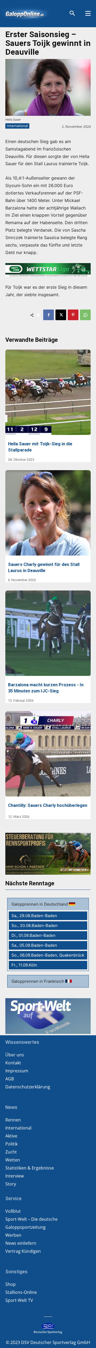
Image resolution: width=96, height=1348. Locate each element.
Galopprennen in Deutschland (40, 904)
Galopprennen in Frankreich (38, 981)
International (17, 125)
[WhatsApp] (85, 315)
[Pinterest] (73, 315)
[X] (60, 315)
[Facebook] (48, 315)
